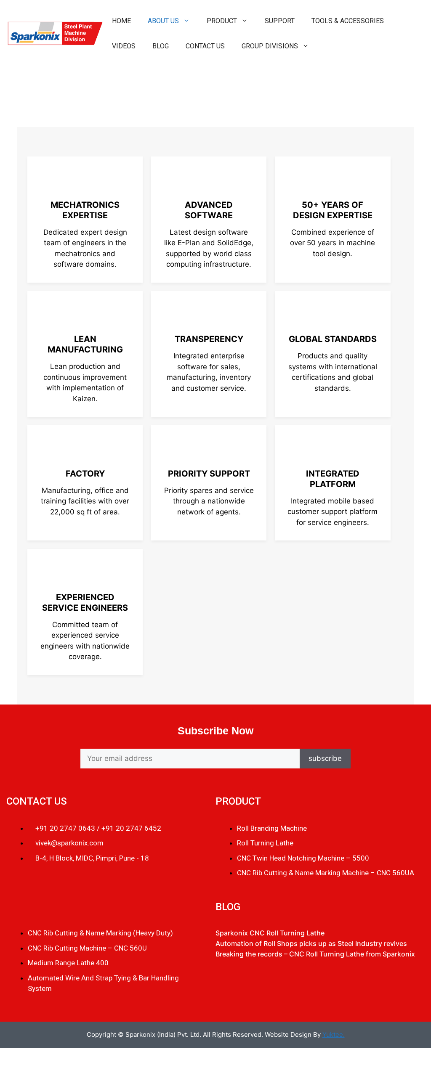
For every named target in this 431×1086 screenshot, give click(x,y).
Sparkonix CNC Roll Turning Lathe (270, 933)
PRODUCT (222, 21)
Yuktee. (333, 1034)
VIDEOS (124, 46)
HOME (121, 21)
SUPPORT (280, 21)
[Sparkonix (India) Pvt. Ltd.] (54, 33)
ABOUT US (163, 21)
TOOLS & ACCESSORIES (347, 21)
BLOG (160, 46)
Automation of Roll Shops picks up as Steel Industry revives (311, 943)
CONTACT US (205, 46)
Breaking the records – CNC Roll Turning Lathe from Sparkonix (315, 954)
